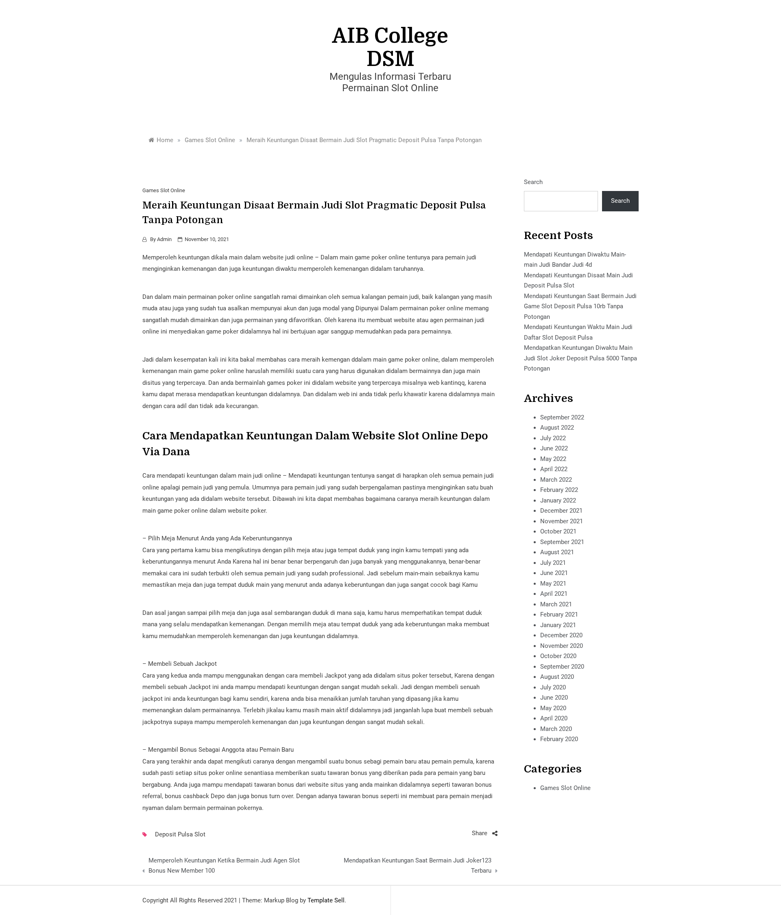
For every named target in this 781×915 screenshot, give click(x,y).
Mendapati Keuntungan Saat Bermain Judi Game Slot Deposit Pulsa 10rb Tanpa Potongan (580, 306)
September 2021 (562, 542)
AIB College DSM (390, 47)
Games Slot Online (163, 190)
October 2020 (558, 656)
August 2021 (557, 552)
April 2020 (553, 718)
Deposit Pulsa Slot (180, 834)
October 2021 (558, 531)
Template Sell (326, 900)
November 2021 (561, 521)
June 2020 (554, 697)
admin (164, 239)
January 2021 (558, 625)
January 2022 (558, 500)
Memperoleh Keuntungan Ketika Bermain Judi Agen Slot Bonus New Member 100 (224, 866)
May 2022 (553, 459)
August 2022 (557, 427)
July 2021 (553, 562)
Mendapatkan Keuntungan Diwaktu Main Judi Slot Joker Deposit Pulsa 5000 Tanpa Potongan (580, 358)
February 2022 (559, 490)
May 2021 (553, 583)
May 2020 (553, 708)
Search (533, 182)
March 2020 (556, 729)
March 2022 (556, 479)
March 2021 (556, 604)
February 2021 (559, 614)
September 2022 (562, 417)
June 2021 (554, 573)
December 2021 (561, 510)
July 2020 (553, 687)
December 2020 (561, 635)
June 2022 (554, 448)
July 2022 (553, 438)
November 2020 (561, 645)
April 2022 (553, 469)
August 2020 (557, 676)
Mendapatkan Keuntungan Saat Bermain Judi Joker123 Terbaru (417, 866)
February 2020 (559, 739)
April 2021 (553, 593)
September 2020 (562, 666)
